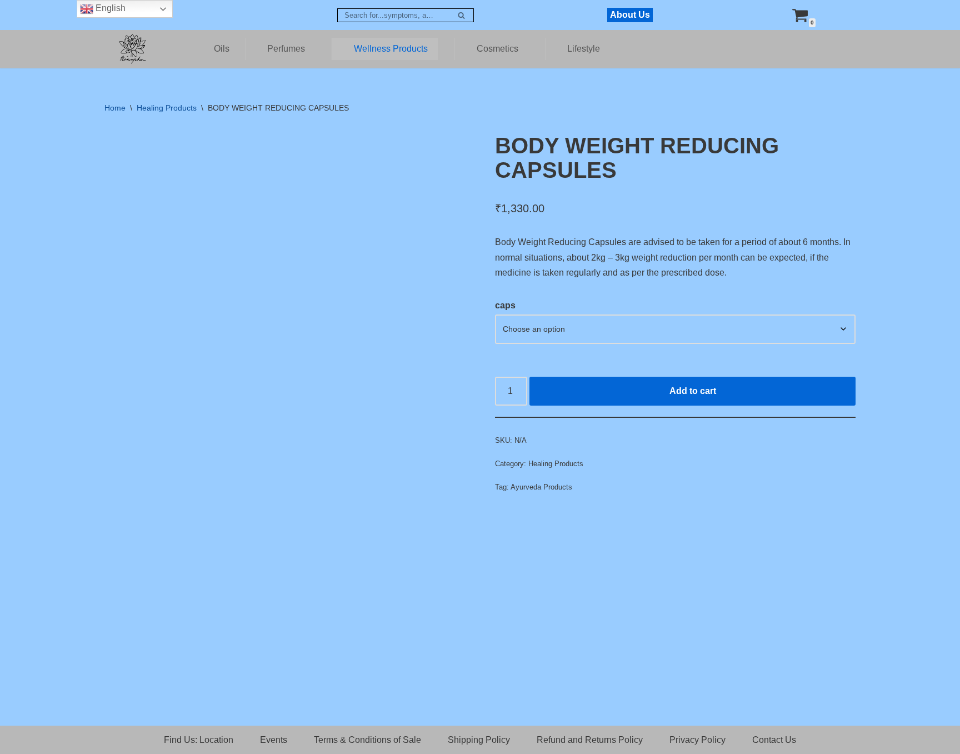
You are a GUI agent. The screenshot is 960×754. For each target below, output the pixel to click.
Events (273, 740)
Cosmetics (497, 48)
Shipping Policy (479, 740)
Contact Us (774, 740)
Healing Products (167, 107)
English (109, 8)
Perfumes (286, 48)
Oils (221, 48)
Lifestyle (583, 48)
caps (505, 305)
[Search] (461, 15)
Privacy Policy (697, 740)
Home (115, 107)
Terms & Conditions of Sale (367, 740)
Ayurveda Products (541, 487)
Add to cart (692, 391)
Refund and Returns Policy (590, 740)
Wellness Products (391, 48)
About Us (630, 14)
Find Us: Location (198, 740)
